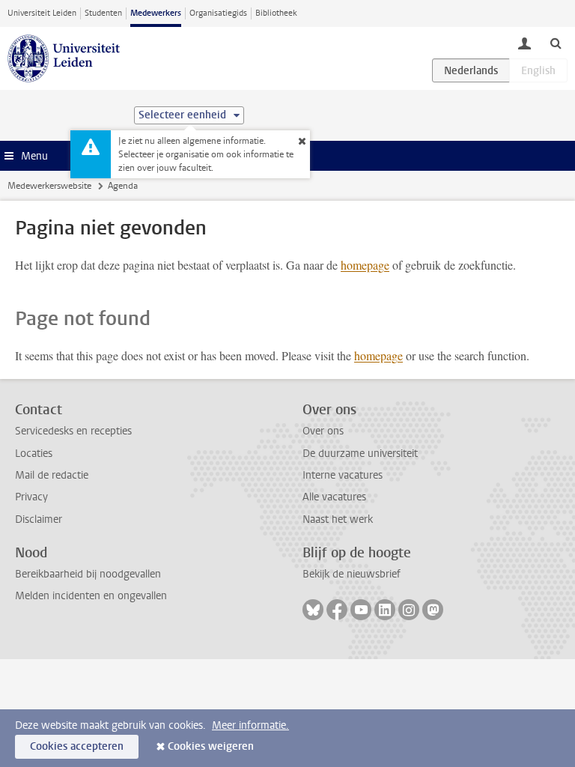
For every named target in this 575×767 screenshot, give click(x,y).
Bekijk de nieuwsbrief (351, 574)
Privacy (31, 497)
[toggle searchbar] (556, 43)
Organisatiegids (218, 13)
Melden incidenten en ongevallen (91, 596)
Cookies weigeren (211, 746)
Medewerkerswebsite (49, 186)
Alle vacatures (334, 497)
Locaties (33, 453)
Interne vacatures (342, 475)
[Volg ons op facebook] (336, 609)
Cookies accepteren (77, 746)
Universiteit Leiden (41, 13)
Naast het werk (337, 519)
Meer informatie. (250, 725)
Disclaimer (38, 519)
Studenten (103, 13)
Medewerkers (155, 13)
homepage (365, 265)
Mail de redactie (51, 475)
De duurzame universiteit (360, 453)
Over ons (323, 431)
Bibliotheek (276, 13)
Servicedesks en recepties (73, 431)
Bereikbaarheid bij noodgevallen (88, 574)
